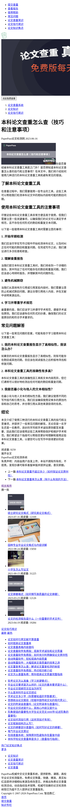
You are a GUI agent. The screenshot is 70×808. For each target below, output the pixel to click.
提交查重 (13, 4)
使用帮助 (13, 12)
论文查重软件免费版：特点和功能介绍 (30, 670)
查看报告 (13, 8)
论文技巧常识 (15, 24)
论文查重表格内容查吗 (21, 647)
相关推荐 (6, 486)
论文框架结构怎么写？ (21, 723)
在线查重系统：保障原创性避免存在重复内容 (34, 735)
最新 (4, 633)
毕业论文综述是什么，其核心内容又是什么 (32, 708)
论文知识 (13, 109)
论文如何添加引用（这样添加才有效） (30, 719)
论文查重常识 (15, 20)
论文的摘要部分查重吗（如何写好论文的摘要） (35, 727)
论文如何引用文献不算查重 (23, 639)
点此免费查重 (9, 98)
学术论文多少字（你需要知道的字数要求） (32, 696)
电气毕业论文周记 (18, 731)
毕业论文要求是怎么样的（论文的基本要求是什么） (38, 684)
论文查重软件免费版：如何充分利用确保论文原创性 (38, 655)
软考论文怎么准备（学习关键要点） (28, 680)
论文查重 (13, 767)
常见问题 (13, 16)
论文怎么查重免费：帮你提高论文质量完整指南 (35, 674)
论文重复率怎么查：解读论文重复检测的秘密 (34, 666)
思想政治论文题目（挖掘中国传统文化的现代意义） (38, 700)
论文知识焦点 (15, 28)
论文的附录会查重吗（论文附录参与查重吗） (34, 704)
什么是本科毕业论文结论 (22, 692)
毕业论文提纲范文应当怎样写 (25, 688)
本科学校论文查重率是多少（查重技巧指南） (34, 739)
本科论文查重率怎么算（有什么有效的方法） (42, 479)
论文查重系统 (15, 105)
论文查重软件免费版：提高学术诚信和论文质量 (35, 651)
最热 (9, 633)
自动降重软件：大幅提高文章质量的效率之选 (34, 662)
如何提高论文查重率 (19, 643)
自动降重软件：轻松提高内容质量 (27, 658)
